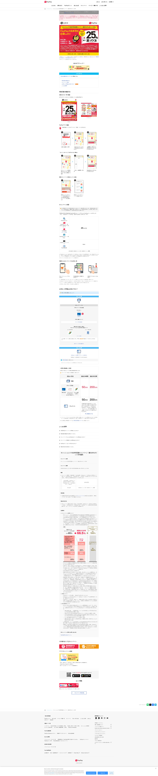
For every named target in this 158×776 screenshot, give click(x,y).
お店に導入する (104, 1)
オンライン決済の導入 (48, 727)
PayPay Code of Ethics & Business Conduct (102, 728)
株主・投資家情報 (53, 752)
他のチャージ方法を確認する (79, 343)
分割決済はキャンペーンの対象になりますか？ (70, 430)
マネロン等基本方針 (98, 740)
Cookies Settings (111, 773)
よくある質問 (64, 85)
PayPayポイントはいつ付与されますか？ (69, 443)
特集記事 (51, 719)
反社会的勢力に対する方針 (99, 737)
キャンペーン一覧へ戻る (79, 692)
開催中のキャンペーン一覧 (68, 12)
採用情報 (69, 752)
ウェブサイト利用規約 (98, 735)
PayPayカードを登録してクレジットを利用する (79, 355)
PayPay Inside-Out (84, 752)
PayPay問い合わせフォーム (66, 634)
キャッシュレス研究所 (85, 725)
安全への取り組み (75, 718)
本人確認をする (89, 413)
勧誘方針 (96, 738)
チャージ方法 (64, 232)
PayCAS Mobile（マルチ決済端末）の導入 (58, 725)
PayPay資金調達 (71, 733)
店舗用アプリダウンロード (62, 733)
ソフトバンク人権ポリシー (99, 726)
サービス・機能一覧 (93, 5)
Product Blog (76, 752)
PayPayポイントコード (84, 739)
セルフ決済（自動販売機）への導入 (60, 727)
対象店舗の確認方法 (66, 80)
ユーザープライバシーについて (100, 731)
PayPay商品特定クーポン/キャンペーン (60, 740)
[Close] (156, 768)
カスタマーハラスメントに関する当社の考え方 (102, 743)
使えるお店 (76, 5)
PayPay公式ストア (70, 688)
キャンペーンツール (81, 495)
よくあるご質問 (103, 5)
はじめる (53, 5)
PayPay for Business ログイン (49, 733)
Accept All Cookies (91, 773)
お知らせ (98, 1)
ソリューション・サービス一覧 (50, 739)
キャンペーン (84, 5)
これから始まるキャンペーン (66, 76)
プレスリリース (62, 752)
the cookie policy (51, 772)
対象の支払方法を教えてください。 (68, 446)
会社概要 (110, 1)
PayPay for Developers (72, 727)
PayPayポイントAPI (48, 740)
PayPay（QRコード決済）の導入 (74, 725)
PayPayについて (47, 718)
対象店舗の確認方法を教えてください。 (68, 433)
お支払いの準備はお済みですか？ (68, 84)
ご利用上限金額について (78, 420)
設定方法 (79, 316)
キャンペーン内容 (65, 82)
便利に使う (59, 5)
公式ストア (46, 719)
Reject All (103, 773)
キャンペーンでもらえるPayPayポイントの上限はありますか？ (73, 437)
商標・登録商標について (99, 724)
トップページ (46, 725)
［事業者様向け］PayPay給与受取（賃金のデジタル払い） (67, 739)
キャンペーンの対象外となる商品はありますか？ (70, 440)
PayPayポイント (68, 5)
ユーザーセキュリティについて (100, 733)
